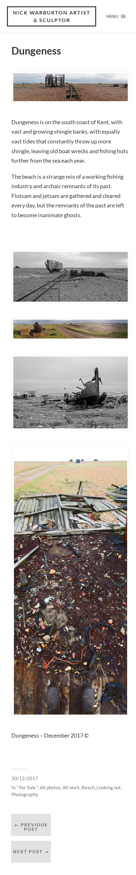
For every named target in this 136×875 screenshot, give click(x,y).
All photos (50, 787)
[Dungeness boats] (70, 392)
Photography (24, 794)
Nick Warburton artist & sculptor (51, 16)
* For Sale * (27, 787)
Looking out (108, 787)
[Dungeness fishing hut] (70, 87)
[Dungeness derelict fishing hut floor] (70, 580)
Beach (88, 787)
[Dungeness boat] (70, 277)
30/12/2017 (24, 778)
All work (71, 787)
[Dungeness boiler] (70, 329)
